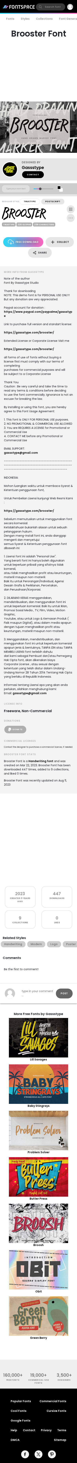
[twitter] (38, 1454)
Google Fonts (20, 1421)
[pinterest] (52, 1454)
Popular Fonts (21, 1401)
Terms (61, 1430)
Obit (38, 1291)
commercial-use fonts (38, 1381)
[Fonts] (19, 7)
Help (14, 1430)
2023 (20, 894)
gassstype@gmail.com (21, 453)
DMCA (15, 1440)
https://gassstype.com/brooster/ (29, 332)
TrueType (30, 201)
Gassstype (33, 167)
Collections (44, 19)
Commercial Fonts (52, 1401)
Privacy (46, 1430)
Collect (63, 242)
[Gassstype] (12, 169)
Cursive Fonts (56, 1411)
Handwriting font (40, 761)
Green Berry (38, 1338)
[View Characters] (71, 209)
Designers (64, 1379)
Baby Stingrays (39, 1106)
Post (64, 993)
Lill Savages (38, 1059)
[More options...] (71, 218)
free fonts (13, 1379)
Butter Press (38, 1199)
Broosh (38, 1245)
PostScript (52, 201)
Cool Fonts (18, 1411)
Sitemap (60, 1440)
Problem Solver (39, 1152)
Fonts (10, 19)
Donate (17, 729)
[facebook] (25, 1454)
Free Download (27, 242)
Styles (25, 19)
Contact (33, 174)
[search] (50, 6)
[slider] (40, 189)
